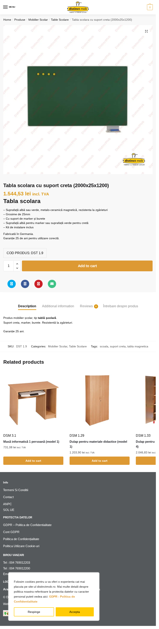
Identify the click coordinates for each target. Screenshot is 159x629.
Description (27, 306)
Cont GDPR (11, 532)
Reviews (86, 306)
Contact (8, 497)
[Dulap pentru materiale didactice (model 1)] (100, 401)
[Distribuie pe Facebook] (25, 284)
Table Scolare (60, 19)
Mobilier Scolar (38, 19)
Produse (19, 19)
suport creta (118, 346)
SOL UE (8, 510)
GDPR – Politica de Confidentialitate (27, 525)
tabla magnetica (137, 346)
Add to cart (87, 266)
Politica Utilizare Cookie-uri (21, 546)
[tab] (27, 302)
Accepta (74, 611)
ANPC (7, 504)
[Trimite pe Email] (52, 284)
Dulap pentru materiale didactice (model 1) (98, 444)
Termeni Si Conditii (15, 490)
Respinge (34, 611)
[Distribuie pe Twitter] (11, 284)
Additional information (58, 306)
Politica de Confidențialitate (21, 539)
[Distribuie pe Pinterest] (38, 284)
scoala (104, 346)
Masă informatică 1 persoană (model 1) (31, 441)
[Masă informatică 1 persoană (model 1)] (33, 401)
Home (7, 19)
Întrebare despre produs (120, 306)
